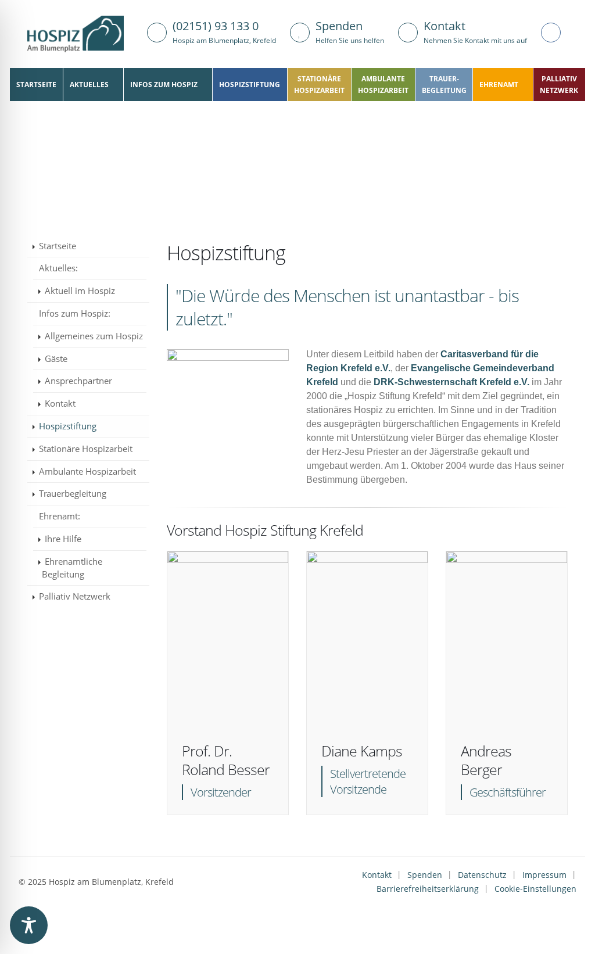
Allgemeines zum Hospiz (94, 336)
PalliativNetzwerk (559, 84)
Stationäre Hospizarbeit (85, 448)
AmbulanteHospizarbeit (383, 84)
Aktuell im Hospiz (80, 290)
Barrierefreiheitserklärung (428, 888)
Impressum (544, 874)
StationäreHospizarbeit (319, 84)
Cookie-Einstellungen (535, 888)
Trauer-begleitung (444, 84)
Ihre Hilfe (63, 538)
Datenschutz (482, 874)
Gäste (56, 358)
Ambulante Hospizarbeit (87, 471)
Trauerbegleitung (72, 493)
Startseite (36, 84)
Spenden (424, 874)
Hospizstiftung (249, 84)
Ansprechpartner (78, 380)
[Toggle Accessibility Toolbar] (29, 925)
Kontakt (60, 403)
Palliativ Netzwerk (74, 596)
